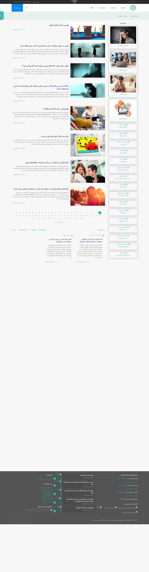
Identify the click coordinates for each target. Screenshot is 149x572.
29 (96, 216)
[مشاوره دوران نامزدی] (123, 168)
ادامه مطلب (16, 30)
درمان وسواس (123, 230)
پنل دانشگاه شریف (47, 498)
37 (71, 216)
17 (48, 213)
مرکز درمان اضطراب (123, 46)
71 (32, 219)
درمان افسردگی (123, 238)
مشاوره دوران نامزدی (123, 170)
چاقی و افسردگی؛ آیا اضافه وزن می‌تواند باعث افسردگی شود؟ (45, 65)
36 (74, 216)
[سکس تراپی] (123, 142)
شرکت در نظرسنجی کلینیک (45, 479)
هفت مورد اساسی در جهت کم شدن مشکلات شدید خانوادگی (60, 240)
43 (52, 216)
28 (99, 216)
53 (20, 216)
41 (58, 216)
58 (74, 219)
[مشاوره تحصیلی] (123, 219)
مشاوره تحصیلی (123, 221)
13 (61, 213)
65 (52, 219)
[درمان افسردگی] (123, 236)
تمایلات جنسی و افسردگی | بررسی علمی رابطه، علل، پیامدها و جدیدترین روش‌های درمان (41, 87)
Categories (22, 230)
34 (80, 216)
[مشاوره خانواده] (123, 68)
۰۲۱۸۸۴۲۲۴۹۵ (16, 2)
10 (71, 213)
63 (58, 219)
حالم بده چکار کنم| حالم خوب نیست (55, 136)
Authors (41, 230)
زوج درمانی (123, 161)
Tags (32, 230)
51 (26, 216)
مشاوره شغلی (123, 204)
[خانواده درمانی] (123, 125)
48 (36, 216)
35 (77, 216)
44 (48, 216)
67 (45, 219)
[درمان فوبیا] (123, 210)
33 (84, 216)
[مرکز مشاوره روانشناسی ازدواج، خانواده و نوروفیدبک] (133, 8)
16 (52, 213)
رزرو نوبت (17, 8)
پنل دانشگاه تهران (47, 496)
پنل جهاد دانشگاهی (47, 502)
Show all (100, 230)
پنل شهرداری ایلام (47, 489)
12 (64, 213)
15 (55, 213)
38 (68, 216)
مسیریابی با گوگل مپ (131, 482)
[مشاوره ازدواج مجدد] (123, 244)
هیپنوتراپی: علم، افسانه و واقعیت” (55, 108)
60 (68, 219)
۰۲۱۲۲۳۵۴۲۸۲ (26, 2)
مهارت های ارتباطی (123, 196)
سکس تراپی (123, 144)
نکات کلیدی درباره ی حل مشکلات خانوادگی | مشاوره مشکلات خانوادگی (91, 240)
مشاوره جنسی (123, 94)
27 (17, 213)
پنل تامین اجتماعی (47, 500)
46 (42, 216)
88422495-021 (123, 478)
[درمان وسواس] (123, 227)
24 (22, 58)
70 (36, 219)
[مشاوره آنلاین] (123, 116)
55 (84, 219)
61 (64, 219)
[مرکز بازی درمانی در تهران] (123, 253)
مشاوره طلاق (123, 136)
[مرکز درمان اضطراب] (123, 43)
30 (93, 216)
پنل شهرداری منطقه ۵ (46, 487)
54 (17, 216)
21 (36, 213)
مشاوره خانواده (123, 70)
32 (87, 216)
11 (68, 213)
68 (42, 219)
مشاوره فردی (123, 187)
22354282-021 (120, 492)
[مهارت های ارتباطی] (123, 193)
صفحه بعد (59, 222)
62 (61, 219)
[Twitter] (133, 2)
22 (22, 78)
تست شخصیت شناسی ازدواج (123, 178)
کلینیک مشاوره (134, 16)
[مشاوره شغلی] (123, 202)
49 (32, 216)
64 (55, 219)
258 (23, 148)
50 (29, 216)
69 (39, 219)
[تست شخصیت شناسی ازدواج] (123, 176)
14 (58, 213)
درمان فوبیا (123, 213)
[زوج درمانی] (123, 159)
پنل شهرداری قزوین (47, 492)
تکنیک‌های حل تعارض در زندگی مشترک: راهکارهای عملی (47, 162)
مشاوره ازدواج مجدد (123, 247)
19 (42, 213)
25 (23, 213)
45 (45, 216)
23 (29, 213)
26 (20, 213)
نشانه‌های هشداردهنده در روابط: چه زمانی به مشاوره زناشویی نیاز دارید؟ (41, 188)
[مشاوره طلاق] (123, 133)
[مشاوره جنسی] (123, 92)
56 (80, 219)
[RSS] (128, 2)
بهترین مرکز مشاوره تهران (59, 25)
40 (61, 216)
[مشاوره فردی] (123, 185)
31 (90, 216)
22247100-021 (122, 485)
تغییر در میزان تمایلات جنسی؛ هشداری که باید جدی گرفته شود (44, 45)
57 (77, 219)
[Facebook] (135, 2)
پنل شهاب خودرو (47, 494)
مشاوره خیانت (123, 153)
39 (64, 216)
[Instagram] (131, 2)
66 (48, 219)
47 (39, 216)
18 (45, 213)
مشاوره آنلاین (123, 119)
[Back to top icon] (15, 520)
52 (23, 216)
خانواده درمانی (123, 127)
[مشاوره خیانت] (123, 151)
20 (39, 213)
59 (71, 219)
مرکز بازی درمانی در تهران (123, 255)
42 (55, 216)
